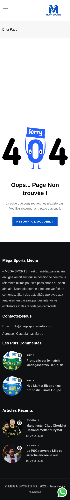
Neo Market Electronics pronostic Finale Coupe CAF (43, 390)
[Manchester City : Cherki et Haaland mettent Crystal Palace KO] (12, 428)
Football (33, 420)
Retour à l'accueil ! (35, 221)
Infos (30, 355)
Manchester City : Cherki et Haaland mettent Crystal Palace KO (46, 430)
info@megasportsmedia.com (32, 326)
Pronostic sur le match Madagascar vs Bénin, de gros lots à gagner (45, 365)
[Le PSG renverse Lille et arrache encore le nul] (12, 453)
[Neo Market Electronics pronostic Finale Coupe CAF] (12, 386)
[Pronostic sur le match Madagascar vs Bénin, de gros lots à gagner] (12, 361)
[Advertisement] (35, 75)
